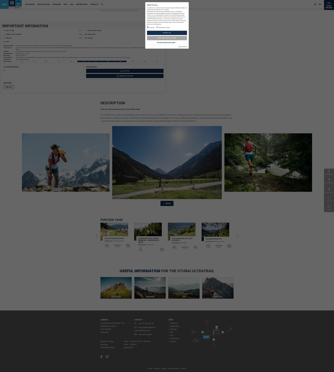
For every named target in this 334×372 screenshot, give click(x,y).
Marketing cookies (164, 27)
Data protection (183, 46)
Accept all (167, 33)
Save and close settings (167, 38)
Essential (152, 27)
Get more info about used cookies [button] (166, 42)
